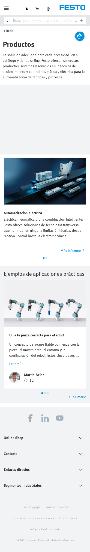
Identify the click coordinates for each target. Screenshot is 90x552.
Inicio (9, 30)
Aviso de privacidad (57, 507)
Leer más (16, 363)
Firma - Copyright (31, 507)
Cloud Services (68, 518)
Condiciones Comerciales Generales (33, 518)
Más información (73, 250)
